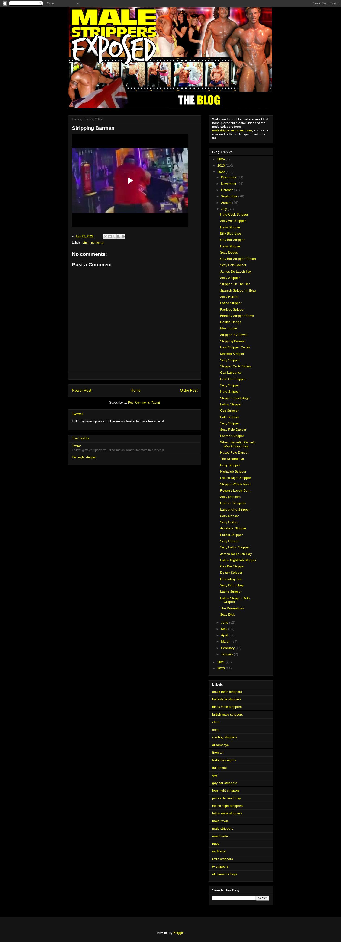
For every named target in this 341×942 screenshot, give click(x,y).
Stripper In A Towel (233, 335)
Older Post (188, 390)
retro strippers (222, 859)
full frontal (219, 768)
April (224, 635)
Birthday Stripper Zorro (237, 316)
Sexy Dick (227, 614)
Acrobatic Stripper (233, 528)
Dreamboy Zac (231, 579)
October (227, 190)
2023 (221, 165)
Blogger (178, 933)
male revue (220, 821)
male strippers (222, 828)
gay (215, 775)
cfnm (86, 242)
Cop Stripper (229, 410)
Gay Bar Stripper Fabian (238, 259)
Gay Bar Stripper (232, 240)
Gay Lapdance (231, 372)
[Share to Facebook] (118, 236)
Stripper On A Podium (236, 366)
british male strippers (227, 714)
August (226, 202)
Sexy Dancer (229, 516)
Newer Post (81, 390)
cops (215, 730)
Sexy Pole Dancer (233, 265)
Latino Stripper (231, 303)
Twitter (77, 414)
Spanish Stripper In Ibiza (238, 290)
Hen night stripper (84, 457)
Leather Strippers (233, 503)
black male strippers (227, 707)
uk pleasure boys (224, 874)
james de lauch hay (226, 798)
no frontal (97, 242)
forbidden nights (224, 760)
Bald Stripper (229, 417)
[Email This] (105, 236)
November (229, 183)
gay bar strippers (224, 783)
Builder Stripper (231, 535)
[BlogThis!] (110, 236)
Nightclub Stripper (233, 471)
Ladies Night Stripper (235, 478)
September (229, 196)
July (224, 209)
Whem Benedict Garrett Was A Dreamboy (237, 444)
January (227, 654)
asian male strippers (227, 692)
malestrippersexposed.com (232, 130)
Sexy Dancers (230, 497)
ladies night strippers (227, 806)
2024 (221, 159)
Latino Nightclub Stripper (238, 560)
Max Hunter (228, 328)
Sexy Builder (229, 297)
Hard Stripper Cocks (235, 347)
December (229, 177)
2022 (221, 172)
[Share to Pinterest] (123, 236)
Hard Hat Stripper (233, 379)
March (226, 641)
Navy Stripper (230, 465)
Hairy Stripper (230, 227)
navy (215, 844)
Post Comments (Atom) (144, 402)
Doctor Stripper (231, 572)
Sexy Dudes (229, 252)
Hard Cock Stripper (234, 214)
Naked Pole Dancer (234, 452)
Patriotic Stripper (232, 309)
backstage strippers (226, 699)
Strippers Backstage (235, 398)
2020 (221, 668)
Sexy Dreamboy (232, 585)
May (224, 629)
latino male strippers (227, 813)
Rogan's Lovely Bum (235, 490)
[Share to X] (114, 236)
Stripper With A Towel (235, 484)
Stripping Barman (233, 341)
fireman (217, 752)
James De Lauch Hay (236, 271)
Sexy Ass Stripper (233, 221)
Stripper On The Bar (235, 284)
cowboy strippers (224, 737)
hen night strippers (226, 790)
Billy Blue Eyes (230, 233)
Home (136, 390)
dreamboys (220, 745)
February (228, 648)
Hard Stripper (230, 391)
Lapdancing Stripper (235, 509)
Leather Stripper (232, 436)
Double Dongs (230, 322)
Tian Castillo (80, 438)
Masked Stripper (232, 354)
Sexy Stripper (230, 278)
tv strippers (220, 866)
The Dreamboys (232, 459)
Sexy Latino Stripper (235, 547)
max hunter (220, 836)
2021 (221, 662)
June (225, 622)
